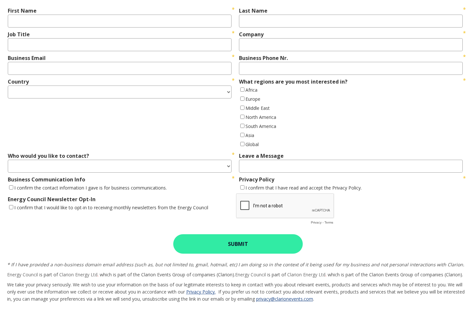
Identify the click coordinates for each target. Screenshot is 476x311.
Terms (328, 222)
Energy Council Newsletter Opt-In (52, 199)
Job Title (19, 34)
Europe (252, 99)
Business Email (27, 58)
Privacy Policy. (201, 292)
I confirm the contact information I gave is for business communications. (90, 188)
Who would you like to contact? (48, 155)
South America (260, 126)
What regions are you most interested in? (293, 81)
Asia (249, 135)
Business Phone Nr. (263, 58)
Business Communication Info (46, 179)
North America (260, 117)
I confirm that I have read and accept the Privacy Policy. (303, 188)
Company (251, 34)
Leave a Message (261, 155)
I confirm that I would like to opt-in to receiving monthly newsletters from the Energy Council (111, 207)
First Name (22, 10)
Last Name (253, 10)
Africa (251, 90)
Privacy (316, 222)
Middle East (257, 108)
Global (252, 144)
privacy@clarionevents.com (284, 299)
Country (18, 81)
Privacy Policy (256, 179)
